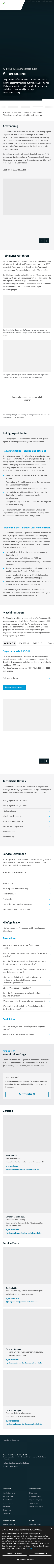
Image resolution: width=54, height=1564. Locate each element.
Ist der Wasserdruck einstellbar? (17, 988)
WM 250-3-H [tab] (9, 643)
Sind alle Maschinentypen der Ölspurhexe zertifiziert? (21, 946)
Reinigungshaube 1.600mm (15, 801)
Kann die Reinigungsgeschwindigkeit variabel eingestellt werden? (22, 994)
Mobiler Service (9, 894)
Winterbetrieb (9, 832)
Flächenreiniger (9, 811)
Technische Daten (10, 678)
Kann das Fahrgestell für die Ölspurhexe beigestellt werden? (25, 1027)
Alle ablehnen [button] (40, 1553)
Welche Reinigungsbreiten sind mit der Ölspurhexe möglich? (25, 954)
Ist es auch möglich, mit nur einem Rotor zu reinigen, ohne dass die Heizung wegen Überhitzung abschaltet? (22, 980)
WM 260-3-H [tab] (24, 643)
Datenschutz (30, 1548)
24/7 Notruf (8, 884)
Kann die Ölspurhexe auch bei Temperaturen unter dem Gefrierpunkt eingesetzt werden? (24, 962)
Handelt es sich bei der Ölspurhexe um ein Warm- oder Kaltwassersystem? (24, 970)
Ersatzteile (7, 899)
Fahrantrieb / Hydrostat (13, 826)
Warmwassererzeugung (13, 821)
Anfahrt (6, 1459)
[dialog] (27, 1545)
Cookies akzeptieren (20, 397)
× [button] (51, 1528)
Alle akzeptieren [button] (14, 1553)
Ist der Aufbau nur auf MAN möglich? (19, 1034)
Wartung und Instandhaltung (15, 889)
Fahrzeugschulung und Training (16, 909)
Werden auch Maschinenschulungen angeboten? (24, 1001)
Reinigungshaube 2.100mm (15, 806)
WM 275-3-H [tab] (38, 643)
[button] (27, 1559)
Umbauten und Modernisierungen (18, 904)
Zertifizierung (8, 837)
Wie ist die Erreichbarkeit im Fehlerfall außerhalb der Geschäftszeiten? (24, 1007)
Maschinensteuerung (12, 816)
